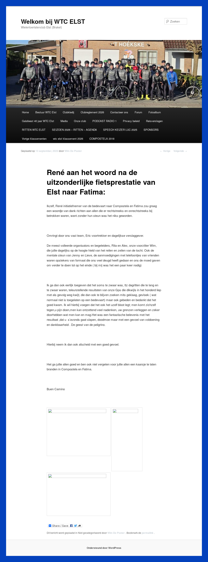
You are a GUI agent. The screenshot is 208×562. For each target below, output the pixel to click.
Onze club (80, 121)
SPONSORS (151, 130)
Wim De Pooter (73, 151)
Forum (138, 112)
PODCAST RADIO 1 (104, 121)
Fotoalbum (154, 112)
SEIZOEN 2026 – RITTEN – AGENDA (74, 130)
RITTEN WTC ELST (34, 130)
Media (64, 121)
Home (25, 112)
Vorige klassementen (34, 138)
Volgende (180, 151)
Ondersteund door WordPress (104, 548)
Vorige (165, 151)
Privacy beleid (131, 121)
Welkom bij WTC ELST (53, 21)
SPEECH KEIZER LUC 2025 (120, 130)
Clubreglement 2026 (92, 112)
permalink (148, 533)
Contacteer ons (119, 112)
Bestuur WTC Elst (45, 112)
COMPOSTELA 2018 (101, 138)
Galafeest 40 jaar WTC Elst (38, 121)
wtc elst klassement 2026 (68, 138)
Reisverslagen (154, 121)
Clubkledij (68, 112)
